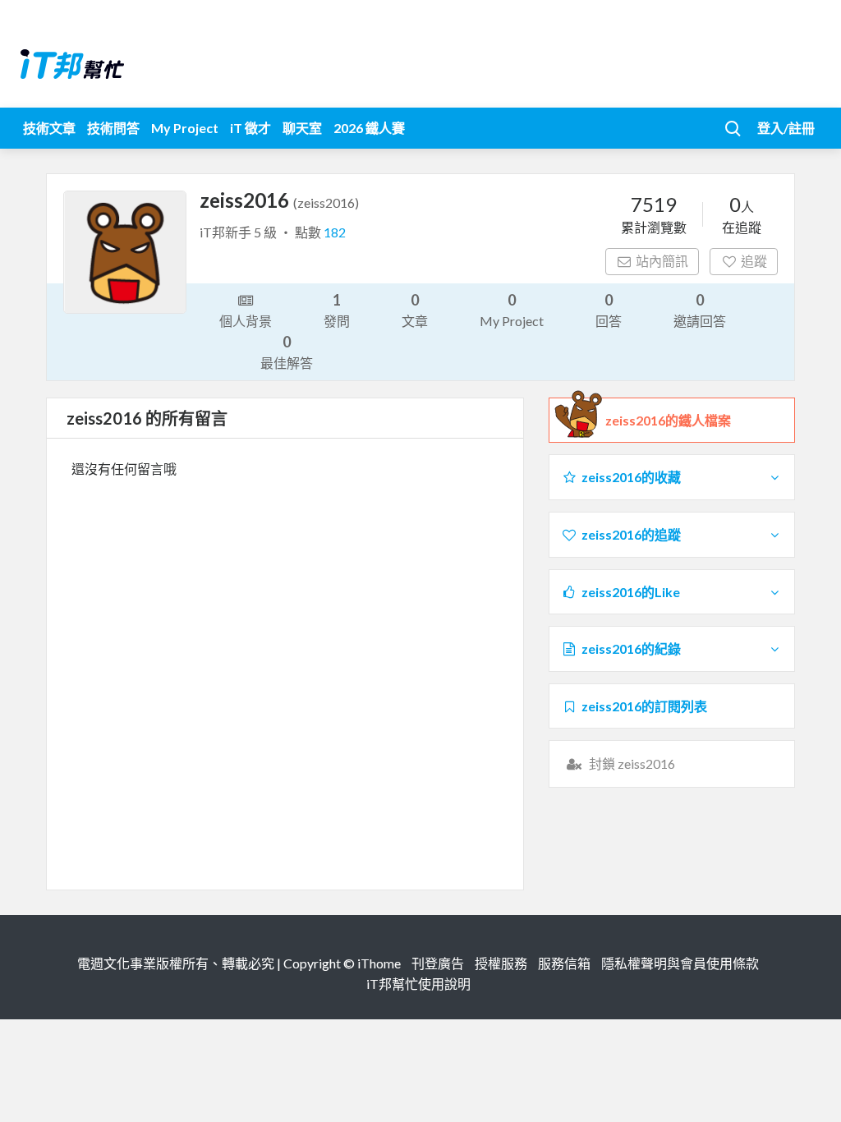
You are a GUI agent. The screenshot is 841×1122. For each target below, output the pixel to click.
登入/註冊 (786, 128)
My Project (184, 128)
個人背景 (245, 321)
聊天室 (302, 128)
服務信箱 (564, 963)
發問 (337, 310)
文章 (415, 310)
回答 (608, 310)
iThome (379, 963)
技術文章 (49, 128)
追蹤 (754, 261)
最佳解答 (286, 351)
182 (335, 232)
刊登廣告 (437, 963)
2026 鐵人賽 (369, 128)
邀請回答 (699, 310)
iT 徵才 (250, 128)
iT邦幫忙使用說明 (418, 983)
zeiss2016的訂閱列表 (644, 706)
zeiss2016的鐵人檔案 (668, 420)
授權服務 (501, 963)
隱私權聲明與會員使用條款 (680, 963)
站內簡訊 (662, 261)
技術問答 (113, 128)
